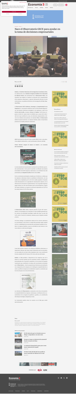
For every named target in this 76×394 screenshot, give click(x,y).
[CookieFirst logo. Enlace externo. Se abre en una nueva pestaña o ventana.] (5, 3)
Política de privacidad (22, 2)
